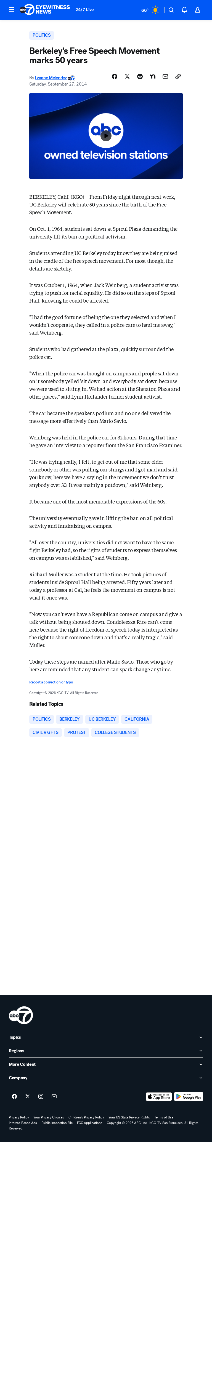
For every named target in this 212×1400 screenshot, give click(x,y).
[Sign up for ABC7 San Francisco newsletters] (54, 1096)
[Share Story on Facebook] (114, 76)
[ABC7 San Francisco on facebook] (14, 1096)
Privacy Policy (19, 1117)
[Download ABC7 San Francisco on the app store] (159, 1096)
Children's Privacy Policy (86, 1117)
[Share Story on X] (127, 76)
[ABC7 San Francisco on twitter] (27, 1096)
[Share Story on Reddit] (140, 76)
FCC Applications (89, 1123)
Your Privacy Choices (48, 1117)
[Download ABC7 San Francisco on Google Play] (188, 1096)
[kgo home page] (21, 1015)
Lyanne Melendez (51, 78)
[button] (11, 9)
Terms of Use (163, 1117)
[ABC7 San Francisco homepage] (45, 10)
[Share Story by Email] (165, 76)
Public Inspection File (57, 1123)
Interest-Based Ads (23, 1123)
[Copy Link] (178, 76)
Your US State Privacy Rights (129, 1117)
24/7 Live (84, 9)
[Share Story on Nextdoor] (152, 76)
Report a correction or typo (51, 682)
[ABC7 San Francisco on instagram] (40, 1096)
